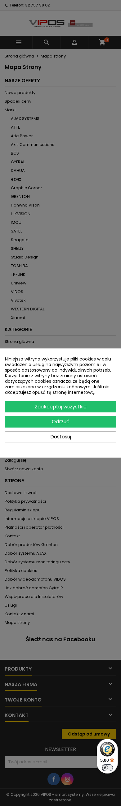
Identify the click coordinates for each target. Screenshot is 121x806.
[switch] (107, 767)
